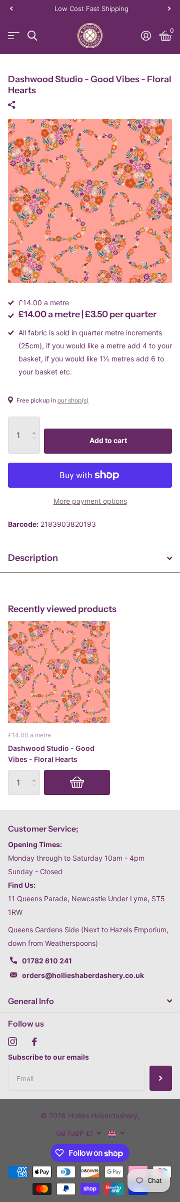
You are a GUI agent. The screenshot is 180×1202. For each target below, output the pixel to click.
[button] (11, 9)
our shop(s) (73, 400)
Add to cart (108, 440)
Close (90, 1001)
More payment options (90, 501)
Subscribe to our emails (48, 1057)
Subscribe (161, 1078)
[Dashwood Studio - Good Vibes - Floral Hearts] (59, 672)
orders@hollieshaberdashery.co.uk (83, 975)
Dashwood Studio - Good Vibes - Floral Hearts (51, 753)
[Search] (32, 36)
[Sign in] (145, 36)
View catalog (14, 36)
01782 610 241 (47, 960)
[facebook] (34, 1042)
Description (33, 557)
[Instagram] (12, 1041)
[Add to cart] (77, 782)
